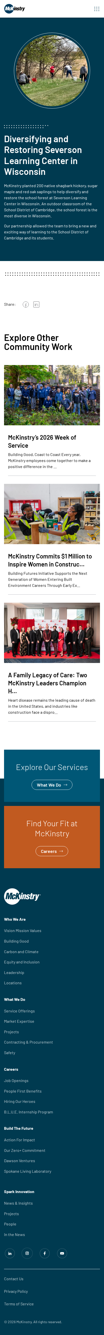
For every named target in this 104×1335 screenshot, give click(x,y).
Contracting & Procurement (28, 1042)
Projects (11, 1031)
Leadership (14, 972)
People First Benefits (23, 1091)
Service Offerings (19, 1010)
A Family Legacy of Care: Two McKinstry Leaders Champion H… (47, 683)
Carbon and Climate (21, 951)
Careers (12, 809)
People (10, 1223)
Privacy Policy (16, 1291)
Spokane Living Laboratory (27, 1171)
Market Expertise (19, 1021)
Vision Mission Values (22, 930)
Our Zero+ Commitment (24, 1150)
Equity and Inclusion (22, 961)
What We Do (16, 753)
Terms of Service (19, 1303)
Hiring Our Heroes (19, 1101)
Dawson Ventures (19, 1160)
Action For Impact (19, 1139)
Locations (13, 982)
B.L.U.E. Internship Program (28, 1111)
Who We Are (15, 919)
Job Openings (16, 1080)
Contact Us (13, 1278)
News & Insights (18, 1203)
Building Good (16, 941)
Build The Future (18, 1128)
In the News (14, 1234)
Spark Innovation (19, 1191)
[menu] (97, 9)
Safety (9, 1052)
